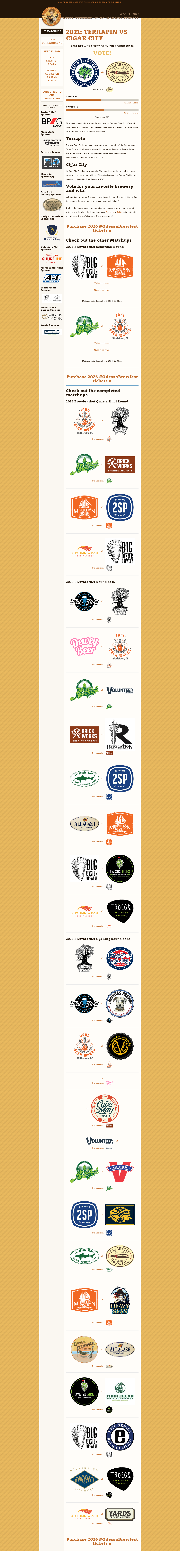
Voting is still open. (102, 283)
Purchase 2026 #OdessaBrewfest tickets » (102, 228)
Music (113, 14)
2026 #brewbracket (52, 41)
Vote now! (102, 290)
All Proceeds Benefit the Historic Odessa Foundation (89, 2)
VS (102, 266)
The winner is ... (98, 439)
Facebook (110, 212)
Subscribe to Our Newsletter (52, 95)
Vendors (134, 14)
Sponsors (123, 14)
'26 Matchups (52, 31)
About (79, 14)
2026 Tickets (90, 14)
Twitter (121, 212)
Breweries (103, 14)
